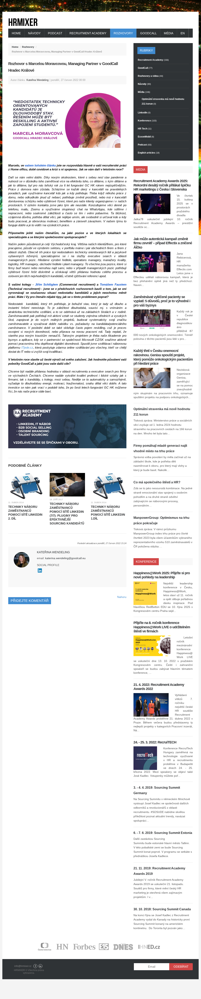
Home (16, 33)
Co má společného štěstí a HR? (156, 482)
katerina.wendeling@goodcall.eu (65, 558)
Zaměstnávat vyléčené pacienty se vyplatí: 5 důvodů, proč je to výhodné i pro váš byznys (161, 301)
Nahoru (121, 596)
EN (183, 33)
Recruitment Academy (87, 33)
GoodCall (148, 33)
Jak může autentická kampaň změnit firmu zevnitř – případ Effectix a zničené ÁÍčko (162, 243)
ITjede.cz (27, 347)
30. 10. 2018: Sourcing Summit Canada (162, 909)
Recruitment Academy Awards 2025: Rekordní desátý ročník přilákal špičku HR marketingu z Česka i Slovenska (162, 185)
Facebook (35, 966)
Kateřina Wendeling (37, 80)
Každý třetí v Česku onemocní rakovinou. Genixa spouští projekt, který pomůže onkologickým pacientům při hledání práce (163, 357)
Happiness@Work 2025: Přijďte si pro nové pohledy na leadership (161, 575)
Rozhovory (123, 33)
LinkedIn (40, 966)
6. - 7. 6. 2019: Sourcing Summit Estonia (162, 832)
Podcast (55, 33)
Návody (34, 33)
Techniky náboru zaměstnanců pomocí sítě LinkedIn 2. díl (25, 512)
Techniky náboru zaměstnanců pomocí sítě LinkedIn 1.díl (108, 512)
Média (168, 33)
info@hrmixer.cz (22, 966)
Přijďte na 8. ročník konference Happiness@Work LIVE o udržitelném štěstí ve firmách (161, 627)
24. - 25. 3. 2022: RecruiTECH (154, 742)
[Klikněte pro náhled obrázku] (67, 118)
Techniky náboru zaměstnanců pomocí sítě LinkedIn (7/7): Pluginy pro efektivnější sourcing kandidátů (67, 513)
